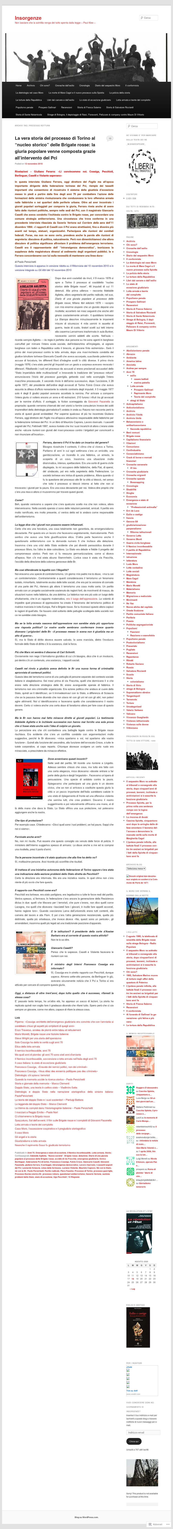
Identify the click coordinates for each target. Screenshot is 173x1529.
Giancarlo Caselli (91, 1161)
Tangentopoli (133, 695)
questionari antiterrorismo (72, 1173)
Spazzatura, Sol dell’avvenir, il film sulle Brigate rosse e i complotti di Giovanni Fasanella (63, 1120)
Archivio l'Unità (134, 414)
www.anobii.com (133, 1394)
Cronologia (84, 85)
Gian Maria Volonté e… (147, 1147)
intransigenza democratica (65, 1164)
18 (133, 1278)
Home (18, 85)
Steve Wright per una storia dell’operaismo (38, 1038)
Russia (129, 667)
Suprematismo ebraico (138, 692)
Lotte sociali (132, 571)
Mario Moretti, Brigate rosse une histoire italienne (41, 1034)
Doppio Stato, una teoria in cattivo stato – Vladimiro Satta (46, 1087)
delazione (83, 1155)
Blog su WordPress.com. (86, 1517)
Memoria (130, 592)
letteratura (131, 560)
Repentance (132, 656)
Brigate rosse (71, 1155)
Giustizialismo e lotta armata (30, 1141)
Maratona (131, 581)
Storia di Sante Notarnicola (29, 114)
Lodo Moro (132, 564)
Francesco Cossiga (59, 1161)
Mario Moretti (133, 585)
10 (110, 138)
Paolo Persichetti (35, 1170)
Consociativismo (135, 453)
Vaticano (130, 713)
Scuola (130, 674)
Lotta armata (98, 1152)
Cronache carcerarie (136, 464)
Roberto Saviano (135, 663)
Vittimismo (132, 727)
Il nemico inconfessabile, (29, 1050)
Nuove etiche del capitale (139, 606)
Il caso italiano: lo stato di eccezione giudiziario (40, 1063)
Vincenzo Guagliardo (137, 717)
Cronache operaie (135, 478)
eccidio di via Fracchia (65, 1158)
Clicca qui (134, 1441)
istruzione (131, 557)
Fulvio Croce (76, 1161)
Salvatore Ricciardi (136, 670)
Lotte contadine (134, 567)
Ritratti (129, 660)
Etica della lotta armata (27, 1046)
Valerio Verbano (134, 710)
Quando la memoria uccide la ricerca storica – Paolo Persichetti (50, 1079)
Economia (131, 496)
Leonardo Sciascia (31, 1167)
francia (129, 517)
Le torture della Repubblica (29, 99)
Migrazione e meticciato (138, 596)
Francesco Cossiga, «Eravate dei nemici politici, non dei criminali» (51, 1067)
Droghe (130, 492)
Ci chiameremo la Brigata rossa (32, 1116)
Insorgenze (28, 17)
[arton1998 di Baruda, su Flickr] (139, 1252)
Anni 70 (31, 1152)
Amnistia (131, 364)
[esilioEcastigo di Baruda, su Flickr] (138, 1346)
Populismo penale (24, 107)
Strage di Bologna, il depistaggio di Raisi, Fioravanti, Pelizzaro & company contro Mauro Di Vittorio (95, 114)
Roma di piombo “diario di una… (146, 1173)
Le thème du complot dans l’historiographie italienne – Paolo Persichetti (54, 1108)
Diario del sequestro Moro (107, 85)
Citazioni (131, 443)
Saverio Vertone (93, 1173)
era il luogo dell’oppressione (81, 598)
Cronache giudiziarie (137, 471)
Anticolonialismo (135, 407)
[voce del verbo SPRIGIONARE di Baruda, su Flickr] (142, 1485)
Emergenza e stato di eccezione (51, 1152)
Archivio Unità (133, 418)
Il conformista (132, 85)
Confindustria (133, 450)
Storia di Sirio (133, 685)
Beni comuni (133, 432)
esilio (133, 375)
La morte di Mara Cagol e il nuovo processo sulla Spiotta (76, 92)
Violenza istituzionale (137, 720)
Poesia (129, 621)
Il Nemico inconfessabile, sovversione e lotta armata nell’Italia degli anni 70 (56, 1058)
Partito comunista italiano (139, 614)
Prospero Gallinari (47, 107)
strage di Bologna (135, 688)
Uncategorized (133, 706)
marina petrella (142, 382)
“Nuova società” (55, 1155)
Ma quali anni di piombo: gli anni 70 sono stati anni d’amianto (48, 1054)
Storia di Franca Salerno (89, 107)
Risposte (74, 1176)
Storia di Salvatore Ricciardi (119, 107)
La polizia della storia (119, 92)
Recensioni (66, 107)
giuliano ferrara (32, 1164)
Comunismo (132, 446)
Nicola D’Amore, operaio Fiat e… (146, 1162)
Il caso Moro (22, 1132)
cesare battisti (141, 379)
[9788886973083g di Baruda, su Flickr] (140, 1075)
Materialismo (133, 589)
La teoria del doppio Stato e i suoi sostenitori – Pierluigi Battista (49, 1099)
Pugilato (130, 649)
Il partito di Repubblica (138, 549)
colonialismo (137, 681)
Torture (130, 702)
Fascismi (135, 631)
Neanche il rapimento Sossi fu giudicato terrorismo (42, 1145)
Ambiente (131, 357)
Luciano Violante (70, 1167)
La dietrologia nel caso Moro (29, 92)
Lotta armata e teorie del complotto (133, 99)
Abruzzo (130, 354)
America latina (133, 361)
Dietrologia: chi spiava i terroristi (32, 1075)
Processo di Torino (84, 1170)
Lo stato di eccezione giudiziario (95, 99)
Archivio (31, 85)
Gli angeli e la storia (25, 1136)
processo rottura (51, 1173)
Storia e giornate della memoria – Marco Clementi (42, 1083)
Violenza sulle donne (137, 724)
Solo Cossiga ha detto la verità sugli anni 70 (39, 1042)
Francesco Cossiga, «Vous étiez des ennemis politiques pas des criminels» (56, 1071)
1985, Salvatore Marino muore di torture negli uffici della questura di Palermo (142, 979)
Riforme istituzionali (141, 532)
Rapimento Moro (142, 393)
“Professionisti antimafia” (143, 507)
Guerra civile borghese (138, 542)
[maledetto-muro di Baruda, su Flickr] (142, 923)
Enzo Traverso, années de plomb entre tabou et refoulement (48, 1030)
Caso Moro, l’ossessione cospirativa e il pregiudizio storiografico (50, 1128)
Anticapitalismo (134, 404)
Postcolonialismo (135, 642)
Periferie (130, 617)
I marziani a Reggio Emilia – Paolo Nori (36, 1112)
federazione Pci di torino (37, 1161)
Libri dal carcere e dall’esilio (60, 99)
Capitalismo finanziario (138, 439)
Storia (108, 1152)
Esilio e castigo (134, 514)
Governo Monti (134, 539)
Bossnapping (137, 482)
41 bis (133, 468)
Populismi (131, 628)
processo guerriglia (103, 1170)
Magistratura (132, 574)
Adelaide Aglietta (38, 1155)
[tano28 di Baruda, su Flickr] (142, 228)
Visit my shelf (132, 1391)
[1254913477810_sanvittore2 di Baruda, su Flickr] (142, 769)
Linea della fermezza (51, 1167)
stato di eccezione (43, 1176)
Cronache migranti (136, 475)
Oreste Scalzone (134, 610)
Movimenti (131, 599)
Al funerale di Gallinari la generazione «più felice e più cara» (141, 1018)
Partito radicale (52, 1170)
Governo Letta (133, 535)
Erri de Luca (132, 510)
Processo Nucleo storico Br (28, 1173)
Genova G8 (132, 521)
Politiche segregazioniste (139, 624)
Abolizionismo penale (137, 350)
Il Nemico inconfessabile (79, 1152)
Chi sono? (45, 85)
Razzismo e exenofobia (142, 635)
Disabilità (131, 489)
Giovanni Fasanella (99, 401)
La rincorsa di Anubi (137, 817)
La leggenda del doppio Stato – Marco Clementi (41, 1104)
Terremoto (131, 699)
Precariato (131, 646)
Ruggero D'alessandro (147, 1087)
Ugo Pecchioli (60, 1176)
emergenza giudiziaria (87, 1158)
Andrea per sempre (136, 368)
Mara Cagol (132, 578)
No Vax (130, 603)
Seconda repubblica (140, 428)
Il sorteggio (46, 1164)
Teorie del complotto (145, 396)
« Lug (132, 1288)
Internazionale (133, 553)
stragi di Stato (137, 400)
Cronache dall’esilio (64, 85)
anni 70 (47, 1050)
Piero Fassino (67, 1170)
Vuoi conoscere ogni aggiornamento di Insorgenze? (140, 1407)
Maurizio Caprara (87, 1167)
